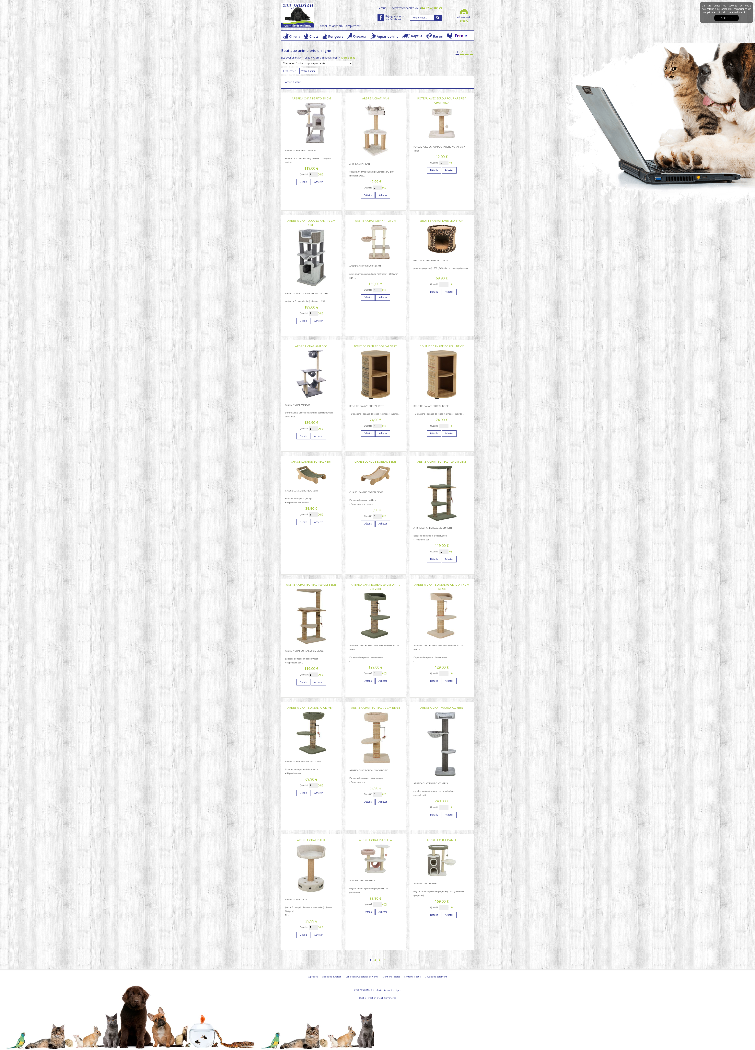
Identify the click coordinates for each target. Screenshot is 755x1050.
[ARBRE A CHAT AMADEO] (311, 399)
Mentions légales (391, 976)
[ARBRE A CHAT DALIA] (311, 893)
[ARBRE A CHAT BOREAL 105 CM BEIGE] (311, 645)
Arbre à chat (348, 57)
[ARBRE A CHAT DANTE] (442, 877)
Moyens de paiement (435, 976)
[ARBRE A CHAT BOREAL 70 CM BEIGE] (375, 764)
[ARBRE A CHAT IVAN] (375, 158)
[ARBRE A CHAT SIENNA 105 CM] (375, 260)
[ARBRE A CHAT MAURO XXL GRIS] (442, 777)
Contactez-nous (412, 976)
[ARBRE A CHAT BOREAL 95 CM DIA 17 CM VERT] (375, 639)
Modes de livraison (332, 976)
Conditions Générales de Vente (361, 976)
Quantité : (304, 174)
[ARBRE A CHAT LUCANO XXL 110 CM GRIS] (311, 287)
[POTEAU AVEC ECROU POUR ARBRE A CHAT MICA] (442, 140)
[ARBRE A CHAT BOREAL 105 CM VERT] (442, 522)
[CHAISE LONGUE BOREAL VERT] (311, 484)
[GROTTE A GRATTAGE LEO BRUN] (442, 254)
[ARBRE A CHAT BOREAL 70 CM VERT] (311, 755)
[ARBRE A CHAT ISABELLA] (375, 874)
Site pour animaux (291, 57)
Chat (307, 57)
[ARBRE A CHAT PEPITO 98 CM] (311, 144)
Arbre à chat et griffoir (325, 57)
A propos (313, 976)
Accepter (726, 18)
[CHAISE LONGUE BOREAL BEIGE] (375, 486)
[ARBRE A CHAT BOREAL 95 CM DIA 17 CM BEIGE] (442, 639)
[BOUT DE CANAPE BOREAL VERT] (375, 400)
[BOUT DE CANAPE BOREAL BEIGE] (442, 400)
